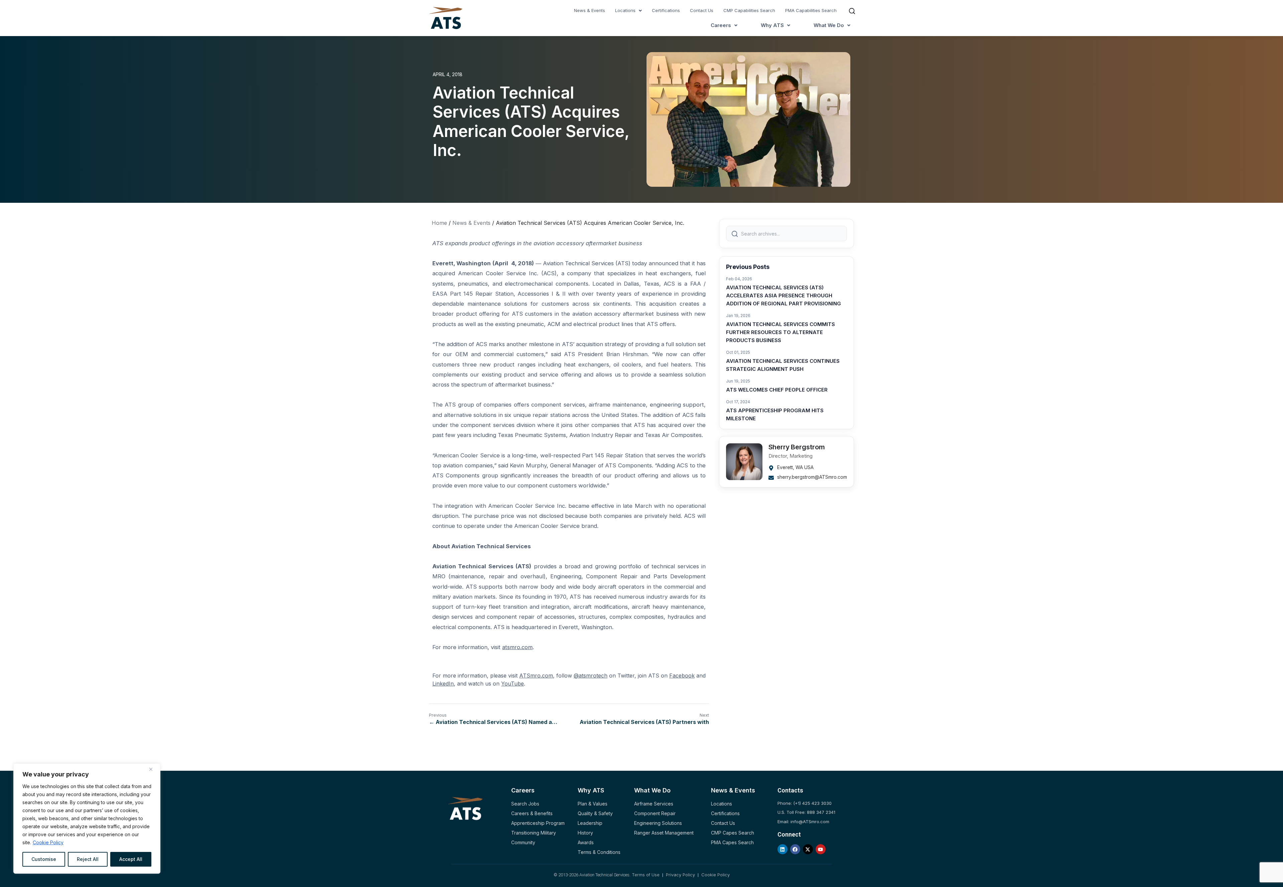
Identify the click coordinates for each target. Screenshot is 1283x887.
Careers (721, 25)
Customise (43, 859)
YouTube (512, 683)
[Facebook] (795, 849)
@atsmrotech (590, 675)
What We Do (829, 25)
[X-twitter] (808, 849)
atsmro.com (517, 647)
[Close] (153, 769)
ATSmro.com (536, 675)
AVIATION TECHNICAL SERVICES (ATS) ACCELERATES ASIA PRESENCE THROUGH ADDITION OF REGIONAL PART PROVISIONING (783, 295)
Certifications (666, 10)
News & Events (589, 10)
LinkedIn (443, 683)
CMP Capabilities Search (749, 10)
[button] (628, 10)
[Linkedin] (782, 849)
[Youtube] (821, 849)
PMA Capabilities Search (811, 10)
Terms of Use (646, 874)
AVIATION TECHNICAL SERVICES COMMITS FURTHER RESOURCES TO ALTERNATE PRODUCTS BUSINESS (780, 332)
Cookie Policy (48, 842)
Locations (625, 10)
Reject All (88, 859)
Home (439, 222)
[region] (86, 818)
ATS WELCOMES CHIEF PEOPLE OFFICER (777, 390)
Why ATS (772, 25)
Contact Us (701, 10)
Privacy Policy (680, 874)
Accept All (130, 859)
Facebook (682, 675)
